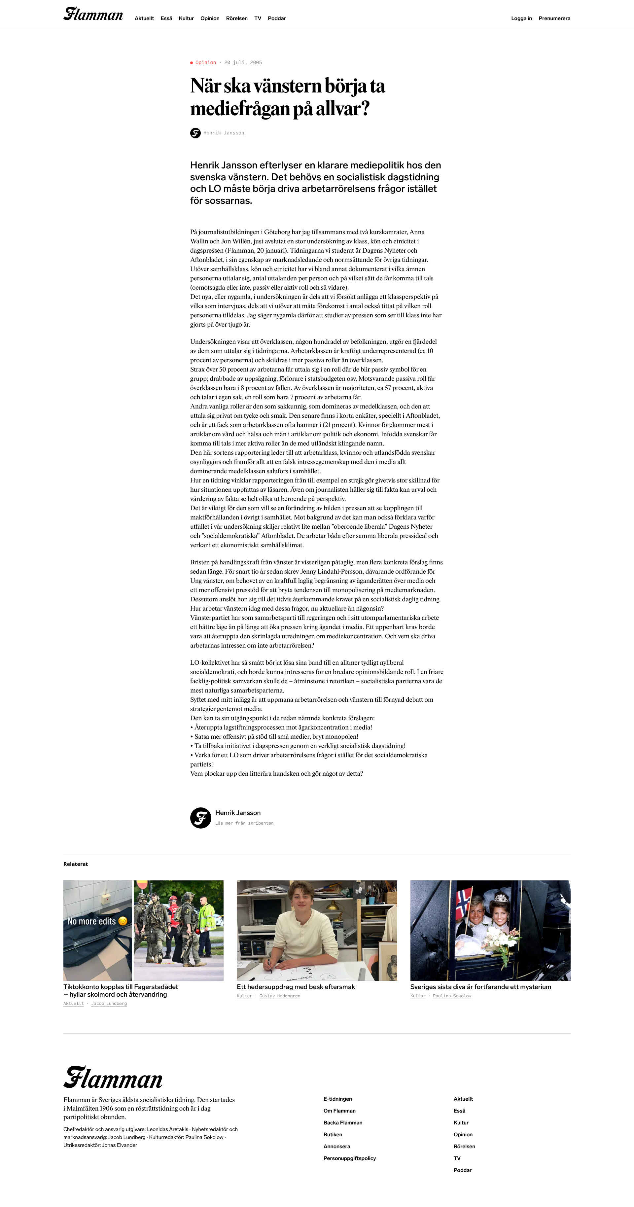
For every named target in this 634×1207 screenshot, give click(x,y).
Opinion (210, 19)
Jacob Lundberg (109, 1003)
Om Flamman (340, 1111)
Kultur (186, 19)
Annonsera (337, 1147)
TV (257, 19)
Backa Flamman (343, 1123)
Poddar (277, 19)
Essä (166, 19)
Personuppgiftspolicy (350, 1158)
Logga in (521, 19)
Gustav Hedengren (280, 996)
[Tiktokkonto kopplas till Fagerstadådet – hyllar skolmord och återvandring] (143, 930)
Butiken (333, 1135)
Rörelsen (237, 19)
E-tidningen (338, 1099)
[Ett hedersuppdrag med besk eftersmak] (317, 930)
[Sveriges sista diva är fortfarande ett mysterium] (490, 930)
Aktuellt (144, 19)
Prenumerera (555, 19)
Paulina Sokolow (452, 996)
